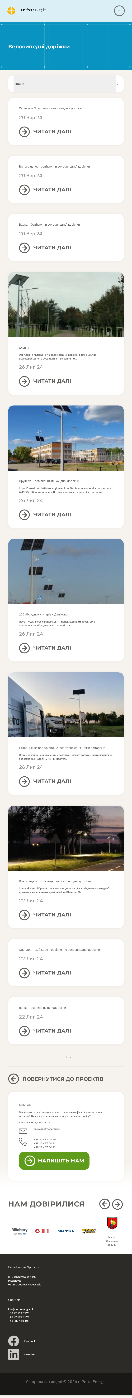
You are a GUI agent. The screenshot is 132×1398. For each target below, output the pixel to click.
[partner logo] (19, 1234)
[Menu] (119, 10)
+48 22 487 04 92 (45, 1147)
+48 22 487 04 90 (45, 1139)
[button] (105, 1204)
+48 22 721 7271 (18, 1317)
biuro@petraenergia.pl (47, 1128)
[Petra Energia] (60, 11)
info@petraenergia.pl (20, 1309)
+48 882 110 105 (18, 1320)
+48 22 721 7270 (18, 1313)
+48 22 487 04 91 (45, 1143)
